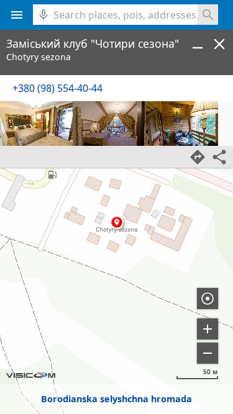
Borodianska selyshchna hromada (116, 399)
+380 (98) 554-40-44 (57, 88)
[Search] (208, 14)
